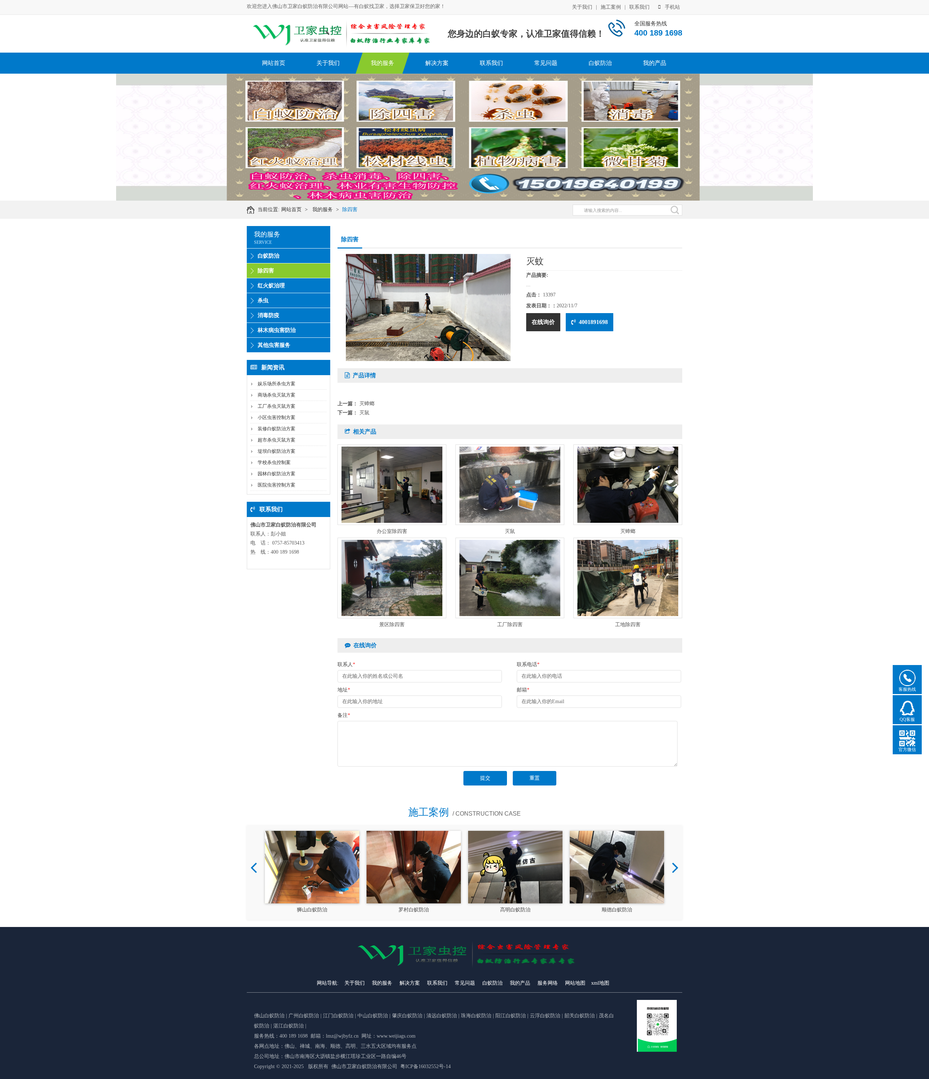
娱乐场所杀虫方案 (276, 383)
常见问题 (545, 63)
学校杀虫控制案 (274, 462)
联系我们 (639, 7)
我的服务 (382, 63)
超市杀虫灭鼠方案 (276, 440)
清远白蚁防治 (442, 1015)
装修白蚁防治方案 (276, 428)
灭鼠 (364, 412)
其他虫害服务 (274, 345)
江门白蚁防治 (338, 1015)
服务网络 (547, 983)
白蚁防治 (600, 63)
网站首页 (273, 63)
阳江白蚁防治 (510, 1015)
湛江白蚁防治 (288, 1026)
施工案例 (611, 7)
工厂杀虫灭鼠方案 (276, 406)
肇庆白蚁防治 (407, 1015)
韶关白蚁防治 (579, 1015)
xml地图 (600, 983)
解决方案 (437, 63)
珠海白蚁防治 (477, 1015)
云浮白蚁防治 (545, 1015)
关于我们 (582, 7)
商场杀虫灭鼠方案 (276, 395)
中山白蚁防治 (373, 1015)
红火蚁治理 (271, 285)
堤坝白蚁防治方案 (276, 451)
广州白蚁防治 (303, 1015)
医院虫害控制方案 (276, 485)
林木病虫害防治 (277, 330)
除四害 (349, 209)
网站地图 (575, 983)
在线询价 (543, 322)
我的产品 (654, 63)
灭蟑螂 (367, 403)
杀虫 (263, 300)
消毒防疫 (268, 315)
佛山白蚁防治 (269, 1015)
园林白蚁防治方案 (276, 473)
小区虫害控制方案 (276, 417)
